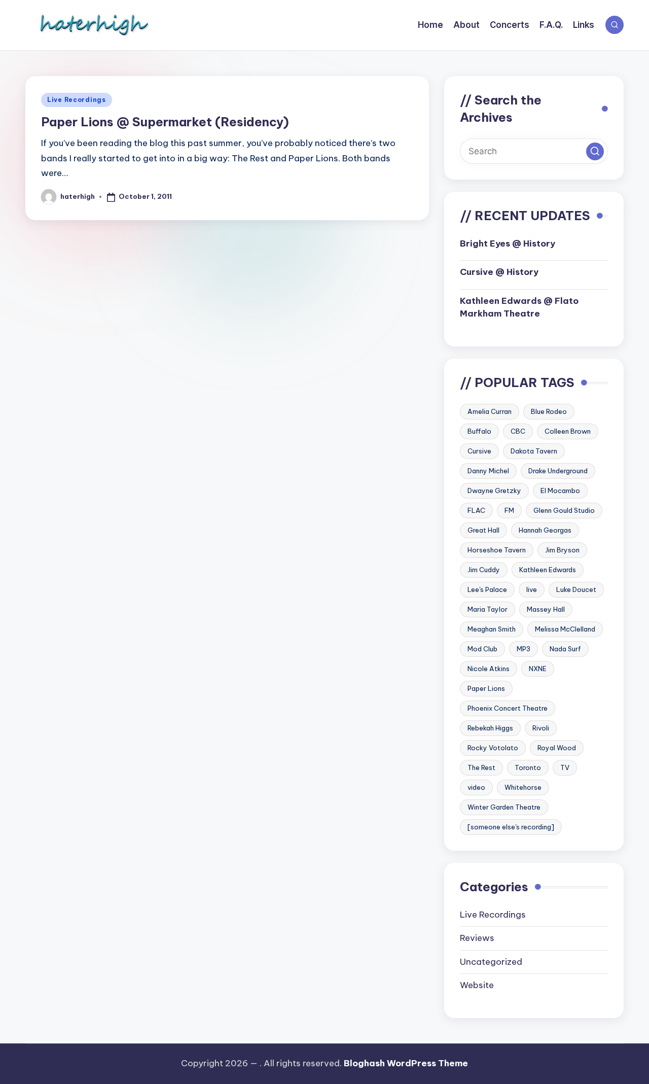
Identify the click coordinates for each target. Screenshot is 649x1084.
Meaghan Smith (491, 629)
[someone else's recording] (510, 827)
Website (477, 985)
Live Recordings (76, 99)
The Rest (481, 767)
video (476, 787)
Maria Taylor (487, 609)
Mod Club (482, 649)
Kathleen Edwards (547, 570)
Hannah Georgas (545, 530)
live (531, 589)
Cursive (479, 451)
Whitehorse (523, 787)
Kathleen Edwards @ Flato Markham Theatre (519, 307)
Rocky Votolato (492, 748)
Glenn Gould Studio (564, 510)
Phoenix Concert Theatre (507, 708)
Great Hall (483, 530)
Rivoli (540, 728)
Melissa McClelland (565, 629)
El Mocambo (560, 490)
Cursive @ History (499, 271)
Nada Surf (565, 649)
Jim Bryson (562, 550)
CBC (518, 431)
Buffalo (479, 431)
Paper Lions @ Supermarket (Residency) (165, 121)
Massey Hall (546, 609)
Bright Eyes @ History (507, 243)
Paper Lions (486, 688)
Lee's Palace (487, 589)
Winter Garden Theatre (503, 807)
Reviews (477, 937)
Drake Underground (558, 471)
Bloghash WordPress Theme (406, 1063)
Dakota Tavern (534, 451)
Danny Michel (488, 471)
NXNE (538, 669)
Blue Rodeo (549, 411)
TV (564, 767)
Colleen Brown (568, 431)
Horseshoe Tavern (496, 550)
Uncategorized (491, 961)
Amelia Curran (489, 411)
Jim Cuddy (483, 570)
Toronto (528, 767)
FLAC (476, 510)
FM (509, 510)
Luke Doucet (576, 589)
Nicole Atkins (488, 669)
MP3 (523, 649)
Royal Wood (556, 748)
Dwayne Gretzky (494, 490)
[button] (595, 151)
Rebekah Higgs (490, 728)
